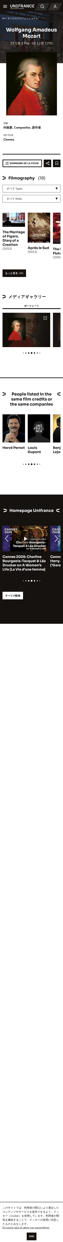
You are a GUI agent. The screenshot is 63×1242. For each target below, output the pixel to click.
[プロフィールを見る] (55, 6)
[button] (45, 318)
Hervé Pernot (14, 448)
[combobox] (31, 188)
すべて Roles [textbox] (14, 198)
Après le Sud (38, 248)
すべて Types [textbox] (15, 188)
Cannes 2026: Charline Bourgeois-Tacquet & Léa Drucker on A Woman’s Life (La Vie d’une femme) (24, 563)
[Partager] (47, 163)
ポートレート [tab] (31, 305)
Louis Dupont (34, 450)
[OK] (31, 1236)
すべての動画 (12, 595)
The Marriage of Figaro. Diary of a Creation (14, 238)
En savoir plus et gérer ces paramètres (26, 1227)
